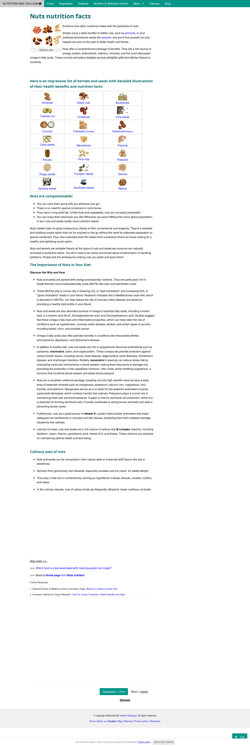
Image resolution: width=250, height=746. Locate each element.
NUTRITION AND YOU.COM (20, 3)
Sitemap (154, 3)
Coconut (47, 131)
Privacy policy (141, 721)
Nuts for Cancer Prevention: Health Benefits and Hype (99, 594)
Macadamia (84, 145)
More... (138, 3)
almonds (130, 33)
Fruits (50, 3)
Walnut (122, 188)
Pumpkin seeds (83, 174)
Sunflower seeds (84, 188)
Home (92, 721)
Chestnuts (84, 117)
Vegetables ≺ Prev (113, 692)
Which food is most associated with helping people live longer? (74, 568)
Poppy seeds (47, 174)
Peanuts (123, 145)
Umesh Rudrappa (128, 715)
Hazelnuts (122, 131)
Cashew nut (47, 116)
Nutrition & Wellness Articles (111, 3)
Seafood (83, 3)
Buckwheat (122, 103)
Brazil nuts (83, 103)
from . (65, 575)
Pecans (47, 160)
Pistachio (122, 160)
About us (101, 721)
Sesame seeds (47, 188)
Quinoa (122, 174)
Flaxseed (83, 131)
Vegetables (66, 3)
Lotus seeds (47, 144)
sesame (106, 37)
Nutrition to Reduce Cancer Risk (101, 588)
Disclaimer (155, 721)
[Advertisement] (190, 36)
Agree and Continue (163, 742)
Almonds (47, 103)
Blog (168, 3)
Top (242, 737)
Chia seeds (122, 117)
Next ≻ (139, 692)
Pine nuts (83, 159)
